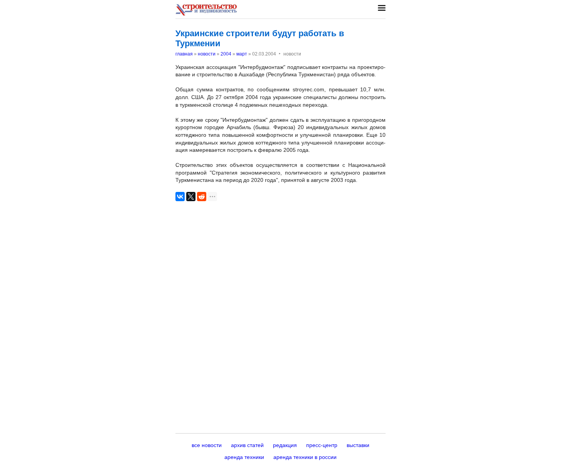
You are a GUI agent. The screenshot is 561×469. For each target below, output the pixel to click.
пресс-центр (321, 445)
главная (184, 54)
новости (207, 54)
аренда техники (244, 457)
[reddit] (201, 196)
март (241, 54)
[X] (190, 196)
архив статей (247, 445)
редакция (285, 445)
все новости (207, 445)
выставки (358, 445)
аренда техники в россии (305, 457)
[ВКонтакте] (180, 196)
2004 (226, 54)
